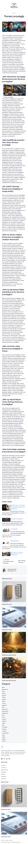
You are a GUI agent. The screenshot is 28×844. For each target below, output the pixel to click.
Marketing (4, 705)
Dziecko (4, 693)
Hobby (3, 701)
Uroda (3, 735)
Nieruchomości (5, 711)
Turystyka (4, 731)
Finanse (3, 697)
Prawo (3, 717)
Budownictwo (5, 689)
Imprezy (4, 703)
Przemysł (4, 719)
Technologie (4, 727)
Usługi (3, 737)
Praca (3, 715)
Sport (3, 725)
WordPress (18, 842)
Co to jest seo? (14, 529)
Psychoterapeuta (14, 540)
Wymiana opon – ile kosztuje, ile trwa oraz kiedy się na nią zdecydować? (17, 506)
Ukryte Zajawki (5, 733)
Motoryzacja (4, 709)
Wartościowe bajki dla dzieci (9, 655)
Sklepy (3, 723)
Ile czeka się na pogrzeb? (16, 518)
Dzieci (3, 691)
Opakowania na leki (7, 604)
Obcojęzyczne (5, 713)
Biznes (14, 13)
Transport (4, 729)
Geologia (4, 699)
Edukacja (4, 695)
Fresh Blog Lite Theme (5, 842)
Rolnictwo (4, 721)
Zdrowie (4, 741)
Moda (3, 707)
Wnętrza (4, 739)
